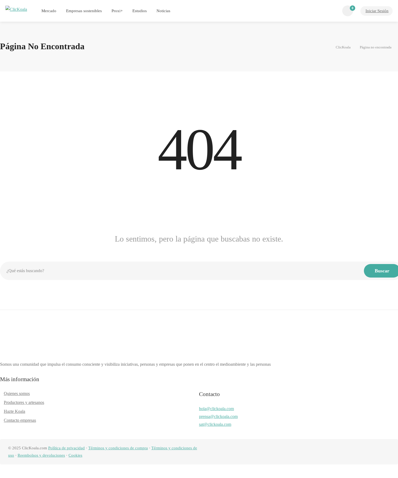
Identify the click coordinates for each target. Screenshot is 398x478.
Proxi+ (117, 11)
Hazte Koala (14, 411)
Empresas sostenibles (84, 11)
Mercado (48, 11)
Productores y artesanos (24, 402)
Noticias (163, 11)
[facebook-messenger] (368, 452)
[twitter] (350, 452)
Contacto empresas (20, 420)
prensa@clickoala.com (218, 416)
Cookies (75, 455)
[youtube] (386, 452)
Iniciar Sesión (377, 11)
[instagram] (377, 452)
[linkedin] (359, 452)
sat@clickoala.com (215, 424)
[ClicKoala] (16, 9)
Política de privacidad (66, 448)
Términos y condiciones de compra (118, 448)
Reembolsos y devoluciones (41, 455)
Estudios (139, 11)
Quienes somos (17, 393)
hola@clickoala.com (216, 408)
